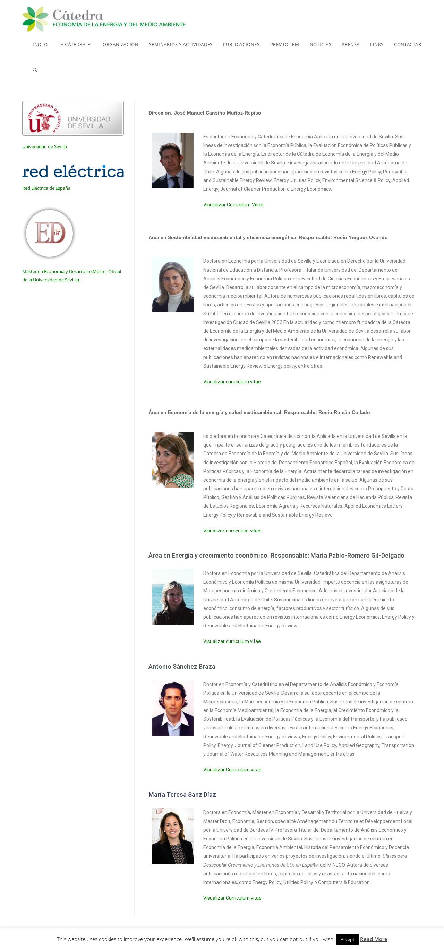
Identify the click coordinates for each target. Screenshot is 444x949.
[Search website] (34, 70)
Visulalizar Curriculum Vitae (233, 204)
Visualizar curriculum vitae (232, 381)
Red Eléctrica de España (46, 188)
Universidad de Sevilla (44, 146)
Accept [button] (348, 939)
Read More (373, 938)
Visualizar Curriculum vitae (232, 769)
